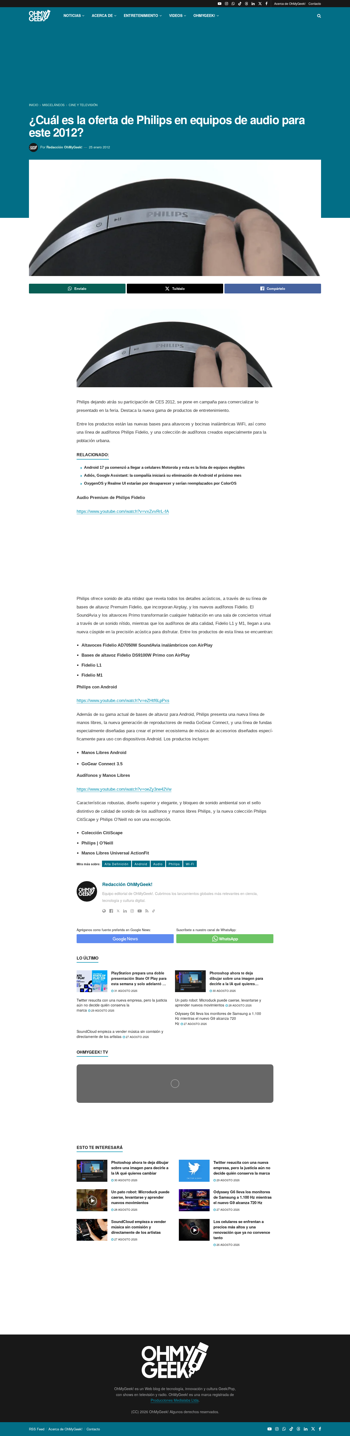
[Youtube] (140, 911)
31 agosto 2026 (125, 991)
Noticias (72, 15)
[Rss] (147, 911)
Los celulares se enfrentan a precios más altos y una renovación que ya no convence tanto (241, 1329)
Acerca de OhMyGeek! (289, 3)
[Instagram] (132, 911)
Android (141, 864)
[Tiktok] (153, 911)
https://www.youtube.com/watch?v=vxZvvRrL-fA (123, 511)
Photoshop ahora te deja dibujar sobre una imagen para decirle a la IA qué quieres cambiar (236, 978)
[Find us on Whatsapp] (233, 3)
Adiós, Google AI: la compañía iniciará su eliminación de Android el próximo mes (162, 475)
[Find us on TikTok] (239, 3)
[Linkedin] (125, 911)
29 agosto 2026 (102, 1010)
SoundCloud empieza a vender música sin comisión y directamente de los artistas (120, 1034)
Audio (158, 864)
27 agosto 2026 (195, 1024)
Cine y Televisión (83, 105)
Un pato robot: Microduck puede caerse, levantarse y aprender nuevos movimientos (218, 1002)
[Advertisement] (175, 64)
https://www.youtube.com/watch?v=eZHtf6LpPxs (123, 700)
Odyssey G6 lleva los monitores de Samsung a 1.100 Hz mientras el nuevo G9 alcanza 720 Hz (218, 1018)
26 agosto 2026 (228, 1344)
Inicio (34, 105)
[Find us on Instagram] (226, 3)
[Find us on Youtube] (219, 3)
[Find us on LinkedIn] (253, 3)
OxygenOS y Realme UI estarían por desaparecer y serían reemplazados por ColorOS (160, 483)
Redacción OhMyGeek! (64, 147)
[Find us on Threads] (246, 3)
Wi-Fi (190, 864)
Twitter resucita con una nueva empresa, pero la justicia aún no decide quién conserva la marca (122, 1005)
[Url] (104, 911)
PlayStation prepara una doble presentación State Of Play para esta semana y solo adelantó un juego (139, 978)
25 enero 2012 (99, 147)
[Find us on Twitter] (260, 3)
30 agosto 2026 (224, 991)
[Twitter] (118, 911)
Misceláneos (53, 105)
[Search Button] (319, 15)
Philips (174, 864)
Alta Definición (117, 864)
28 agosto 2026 (240, 1005)
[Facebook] (111, 911)
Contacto (314, 3)
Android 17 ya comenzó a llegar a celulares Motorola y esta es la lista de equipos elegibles (164, 467)
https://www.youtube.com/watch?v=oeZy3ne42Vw (124, 789)
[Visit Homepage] (39, 15)
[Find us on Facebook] (266, 3)
